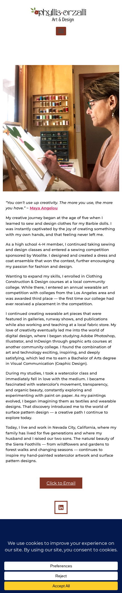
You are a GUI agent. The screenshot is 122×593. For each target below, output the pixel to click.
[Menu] (61, 31)
